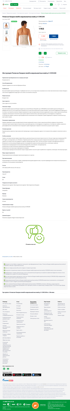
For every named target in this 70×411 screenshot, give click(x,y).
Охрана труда (61, 315)
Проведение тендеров (47, 304)
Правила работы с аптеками (20, 337)
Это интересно (6, 311)
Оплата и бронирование (6, 306)
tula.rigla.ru (45, 384)
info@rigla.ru (58, 408)
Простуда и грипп (37, 8)
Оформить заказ (62, 53)
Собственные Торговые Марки (48, 324)
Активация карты (34, 307)
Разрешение (6, 323)
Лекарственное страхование (20, 321)
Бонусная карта (51, 1)
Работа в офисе (61, 309)
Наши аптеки (59, 1)
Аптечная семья (34, 305)
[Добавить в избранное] (39, 57)
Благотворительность (21, 312)
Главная (4, 13)
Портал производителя (47, 310)
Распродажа (11, 8)
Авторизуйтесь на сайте (7, 256)
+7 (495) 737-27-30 (8, 401)
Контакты (18, 310)
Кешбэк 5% (18, 8)
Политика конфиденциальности (7, 314)
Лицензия (5, 321)
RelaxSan (45, 23)
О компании (19, 303)
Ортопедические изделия (22, 13)
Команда (18, 308)
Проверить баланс (34, 311)
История (18, 305)
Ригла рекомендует (27, 8)
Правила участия (34, 309)
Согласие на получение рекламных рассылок (5, 361)
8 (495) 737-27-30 (40, 387)
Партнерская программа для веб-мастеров (48, 329)
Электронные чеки (34, 318)
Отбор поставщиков (47, 317)
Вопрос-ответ (33, 316)
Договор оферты (7, 337)
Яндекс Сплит (14, 21)
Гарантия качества (20, 324)
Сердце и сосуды (47, 8)
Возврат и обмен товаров (7, 335)
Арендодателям (32, 1)
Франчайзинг (47, 307)
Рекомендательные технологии (21, 333)
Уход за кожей (62, 8)
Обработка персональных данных (6, 355)
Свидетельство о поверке (20, 327)
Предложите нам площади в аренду (48, 314)
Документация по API (48, 321)
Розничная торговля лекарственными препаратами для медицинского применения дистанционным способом (7, 347)
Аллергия (55, 8)
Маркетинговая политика (6, 331)
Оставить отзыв (20, 314)
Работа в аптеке (61, 307)
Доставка (5, 309)
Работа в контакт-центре (62, 312)
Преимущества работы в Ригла (61, 304)
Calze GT (50, 21)
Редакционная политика (19, 318)
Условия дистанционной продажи (6, 327)
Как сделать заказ (7, 303)
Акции (4, 8)
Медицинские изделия (11, 13)
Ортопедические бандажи (34, 13)
